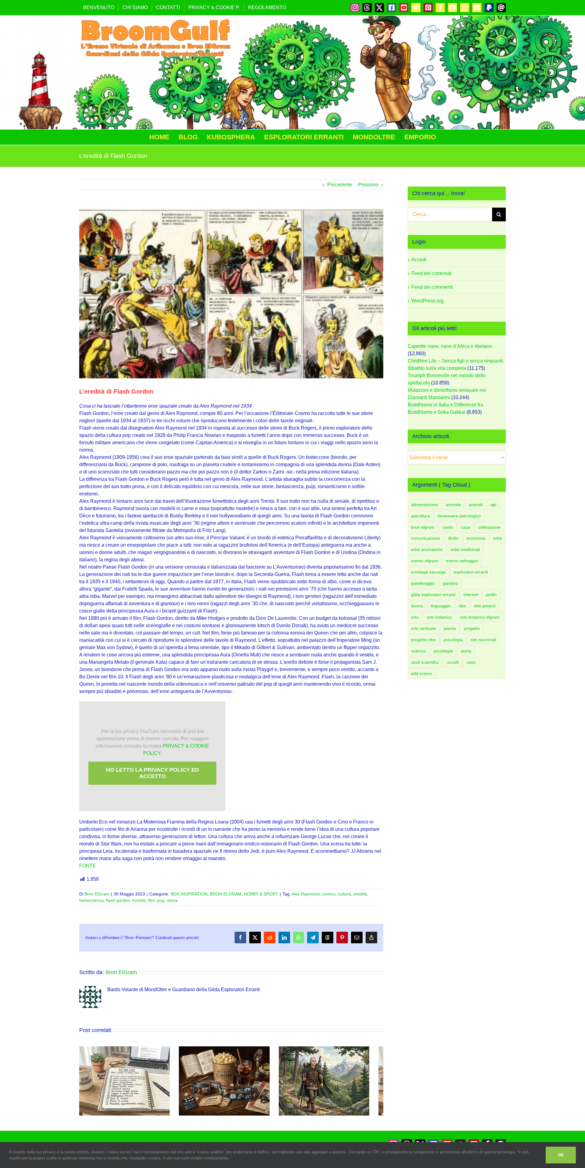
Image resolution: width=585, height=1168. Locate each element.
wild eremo (421, 673)
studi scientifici (425, 662)
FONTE (87, 865)
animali (476, 504)
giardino (450, 583)
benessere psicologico (459, 515)
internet (470, 594)
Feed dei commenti (432, 287)
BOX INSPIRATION (189, 893)
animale (453, 504)
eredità (360, 893)
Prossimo (368, 184)
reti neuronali (483, 639)
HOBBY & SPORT (261, 893)
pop (161, 900)
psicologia (453, 639)
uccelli (453, 662)
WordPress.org (427, 300)
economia (475, 538)
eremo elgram (424, 560)
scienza (418, 650)
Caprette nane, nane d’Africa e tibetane (450, 346)
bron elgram (422, 527)
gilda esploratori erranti (433, 594)
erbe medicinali (465, 549)
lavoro (417, 605)
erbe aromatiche (427, 549)
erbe (497, 538)
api (493, 504)
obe (462, 605)
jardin (491, 594)
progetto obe (423, 639)
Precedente (339, 184)
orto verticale (423, 628)
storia (172, 900)
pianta (450, 628)
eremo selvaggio (462, 560)
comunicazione (425, 538)
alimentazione (424, 504)
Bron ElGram (96, 893)
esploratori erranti (471, 572)
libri (151, 900)
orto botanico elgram (480, 617)
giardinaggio (423, 583)
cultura (344, 893)
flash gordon (118, 900)
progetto (472, 628)
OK (561, 1155)
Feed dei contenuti (431, 273)
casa (465, 527)
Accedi (418, 259)
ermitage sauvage (428, 572)
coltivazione (489, 527)
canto (447, 527)
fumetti (139, 900)
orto (415, 617)
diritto (453, 538)
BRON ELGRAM (225, 893)
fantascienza (91, 900)
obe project (484, 605)
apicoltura (420, 515)
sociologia (443, 650)
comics (328, 893)
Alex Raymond (306, 893)
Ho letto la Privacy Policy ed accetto (152, 773)
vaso (471, 662)
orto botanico (439, 617)
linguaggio (441, 605)
